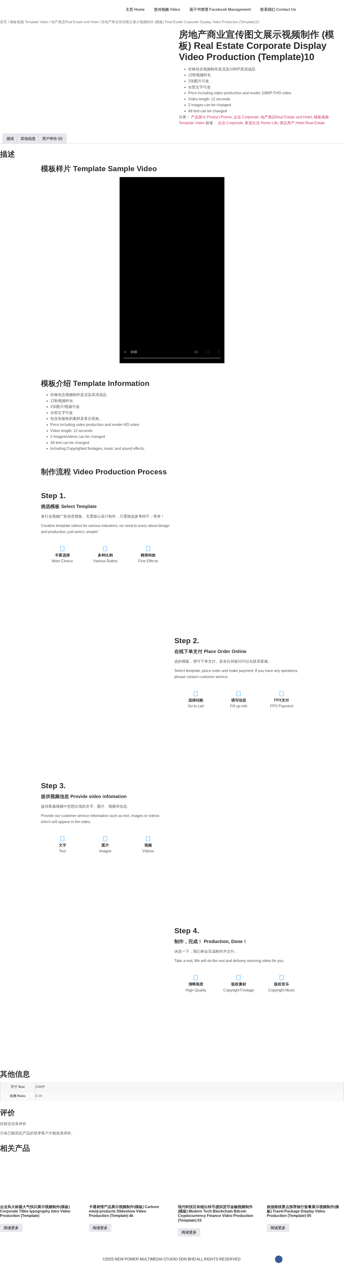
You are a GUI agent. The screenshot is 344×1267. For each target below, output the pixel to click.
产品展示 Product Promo (211, 117)
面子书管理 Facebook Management (220, 9)
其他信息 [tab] (28, 139)
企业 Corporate (246, 117)
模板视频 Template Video (29, 22)
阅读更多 (11, 1228)
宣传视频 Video (167, 9)
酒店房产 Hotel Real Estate (302, 123)
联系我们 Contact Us (278, 9)
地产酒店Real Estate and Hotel (74, 22)
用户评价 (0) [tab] (52, 139)
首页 (3, 22)
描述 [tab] (10, 139)
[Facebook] (278, 1259)
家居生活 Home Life (261, 123)
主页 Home (135, 9)
